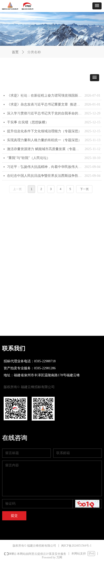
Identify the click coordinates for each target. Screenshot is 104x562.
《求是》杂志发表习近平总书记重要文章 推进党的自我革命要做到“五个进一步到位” (44, 104)
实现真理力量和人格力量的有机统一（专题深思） (44, 140)
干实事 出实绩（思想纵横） (28, 122)
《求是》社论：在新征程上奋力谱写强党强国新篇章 (44, 95)
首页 (15, 52)
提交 (14, 515)
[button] (97, 5)
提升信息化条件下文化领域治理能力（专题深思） (44, 131)
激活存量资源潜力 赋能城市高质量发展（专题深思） (44, 149)
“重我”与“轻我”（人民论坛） (28, 158)
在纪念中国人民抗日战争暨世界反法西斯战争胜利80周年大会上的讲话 (44, 176)
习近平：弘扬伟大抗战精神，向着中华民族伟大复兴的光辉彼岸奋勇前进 (44, 167)
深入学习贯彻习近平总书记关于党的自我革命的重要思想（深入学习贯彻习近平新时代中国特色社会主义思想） (44, 113)
